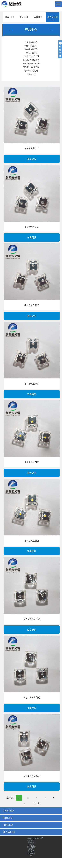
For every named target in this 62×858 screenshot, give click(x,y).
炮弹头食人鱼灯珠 (31, 71)
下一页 (36, 803)
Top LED (24, 17)
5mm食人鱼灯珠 (31, 53)
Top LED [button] (7, 817)
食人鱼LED (52, 17)
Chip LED (9, 17)
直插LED (38, 17)
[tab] (31, 811)
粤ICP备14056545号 (31, 853)
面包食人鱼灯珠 (31, 46)
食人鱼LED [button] (9, 832)
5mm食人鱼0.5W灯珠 (31, 60)
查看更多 (31, 159)
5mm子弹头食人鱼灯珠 (31, 64)
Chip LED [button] (8, 810)
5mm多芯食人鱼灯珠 (31, 56)
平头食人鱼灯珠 (31, 42)
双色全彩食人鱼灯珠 (31, 67)
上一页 (9, 797)
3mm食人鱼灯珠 (31, 49)
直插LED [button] (8, 825)
